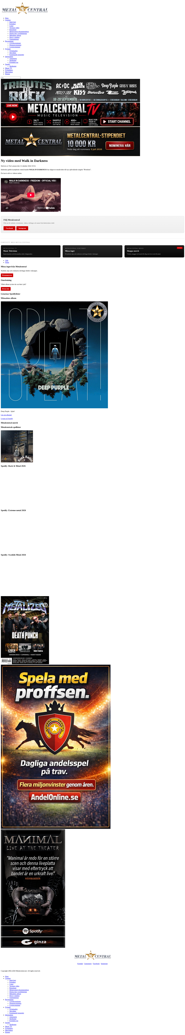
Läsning (8, 20)
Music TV (8, 68)
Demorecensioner (15, 45)
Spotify (7, 64)
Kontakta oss (13, 62)
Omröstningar (14, 39)
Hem (6, 18)
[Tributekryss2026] (70, 102)
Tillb (6, 260)
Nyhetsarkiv (13, 51)
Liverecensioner (14, 47)
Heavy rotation (14, 37)
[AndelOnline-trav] (55, 828)
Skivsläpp (12, 53)
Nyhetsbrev (9, 70)
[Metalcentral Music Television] (70, 126)
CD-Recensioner (15, 43)
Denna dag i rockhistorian (18, 33)
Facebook (9, 228)
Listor (11, 26)
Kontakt (80, 964)
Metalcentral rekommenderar (19, 32)
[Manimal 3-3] (33, 947)
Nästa (7, 262)
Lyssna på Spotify (7, 419)
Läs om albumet (6, 415)
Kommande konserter (16, 55)
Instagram (22, 228)
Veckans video (14, 28)
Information (9, 57)
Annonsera (13, 58)
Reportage (12, 30)
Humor (7, 74)
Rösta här (5, 289)
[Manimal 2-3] (33, 936)
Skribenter (12, 60)
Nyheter (8, 49)
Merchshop (9, 72)
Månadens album (15, 35)
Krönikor (12, 24)
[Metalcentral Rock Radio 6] (17, 462)
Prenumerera (7, 275)
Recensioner (9, 41)
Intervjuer (12, 22)
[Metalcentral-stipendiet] (70, 155)
